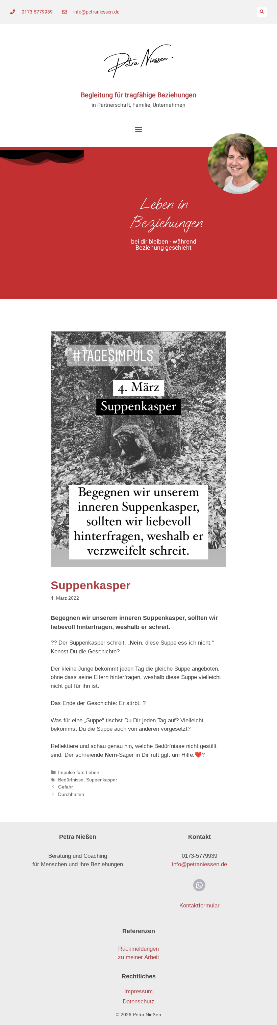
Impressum (138, 991)
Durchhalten (71, 794)
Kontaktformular (199, 905)
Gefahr (65, 787)
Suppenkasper (101, 779)
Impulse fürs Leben (78, 772)
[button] (262, 12)
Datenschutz (138, 1001)
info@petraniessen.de (199, 864)
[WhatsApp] (199, 885)
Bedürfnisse (70, 779)
